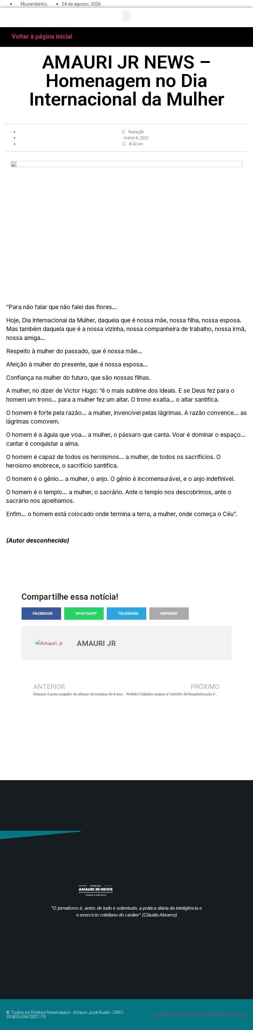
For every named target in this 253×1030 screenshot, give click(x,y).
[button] (126, 16)
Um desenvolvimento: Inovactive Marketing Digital (199, 1014)
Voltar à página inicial (42, 36)
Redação (136, 132)
